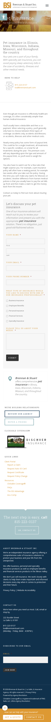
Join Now (10, 670)
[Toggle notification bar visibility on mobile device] (5, 708)
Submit (12, 358)
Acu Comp (11, 495)
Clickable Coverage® (16, 483)
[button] (3, 16)
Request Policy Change (17, 476)
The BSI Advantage (15, 491)
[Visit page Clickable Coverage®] (26, 451)
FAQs (9, 487)
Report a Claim (13, 465)
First (8, 245)
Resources (9, 480)
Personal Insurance (16, 311)
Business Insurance (16, 300)
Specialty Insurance (16, 321)
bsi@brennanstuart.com (25, 87)
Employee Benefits (16, 305)
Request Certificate (15, 472)
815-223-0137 (21, 85)
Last (8, 255)
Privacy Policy (9, 590)
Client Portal (10, 461)
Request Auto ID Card (17, 468)
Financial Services (16, 316)
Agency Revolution (20, 695)
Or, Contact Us (27, 530)
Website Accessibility (26, 590)
